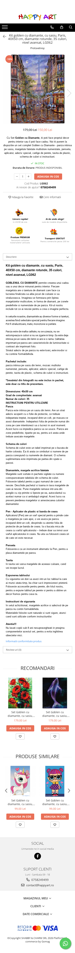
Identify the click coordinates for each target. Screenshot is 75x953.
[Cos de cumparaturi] (62, 27)
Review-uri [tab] (13, 649)
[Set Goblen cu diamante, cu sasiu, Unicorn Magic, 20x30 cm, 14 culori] (20, 781)
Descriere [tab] (11, 256)
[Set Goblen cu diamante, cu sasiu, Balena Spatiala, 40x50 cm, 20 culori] (54, 693)
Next (69, 93)
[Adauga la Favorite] (20, 736)
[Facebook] (37, 856)
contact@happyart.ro (39, 885)
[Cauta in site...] (70, 27)
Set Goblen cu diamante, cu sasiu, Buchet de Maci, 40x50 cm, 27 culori (20, 714)
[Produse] (5, 28)
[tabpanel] (37, 89)
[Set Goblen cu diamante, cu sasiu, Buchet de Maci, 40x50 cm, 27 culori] (20, 693)
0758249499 (40, 880)
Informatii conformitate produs (24, 641)
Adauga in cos (48, 176)
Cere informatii (51, 197)
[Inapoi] (3, 36)
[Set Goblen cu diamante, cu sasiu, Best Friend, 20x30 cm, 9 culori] (54, 781)
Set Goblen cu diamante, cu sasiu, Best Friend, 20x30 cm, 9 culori (54, 802)
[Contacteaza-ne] (52, 27)
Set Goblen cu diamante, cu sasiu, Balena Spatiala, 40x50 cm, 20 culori (54, 714)
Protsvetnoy (37, 48)
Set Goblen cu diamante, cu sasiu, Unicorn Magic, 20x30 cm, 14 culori (20, 802)
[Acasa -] (37, 17)
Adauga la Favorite (22, 197)
